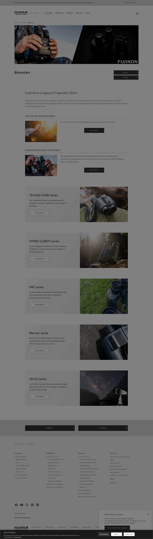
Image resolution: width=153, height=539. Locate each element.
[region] (76, 534)
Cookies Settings (104, 534)
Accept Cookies (129, 534)
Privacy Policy (17, 537)
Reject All (116, 534)
